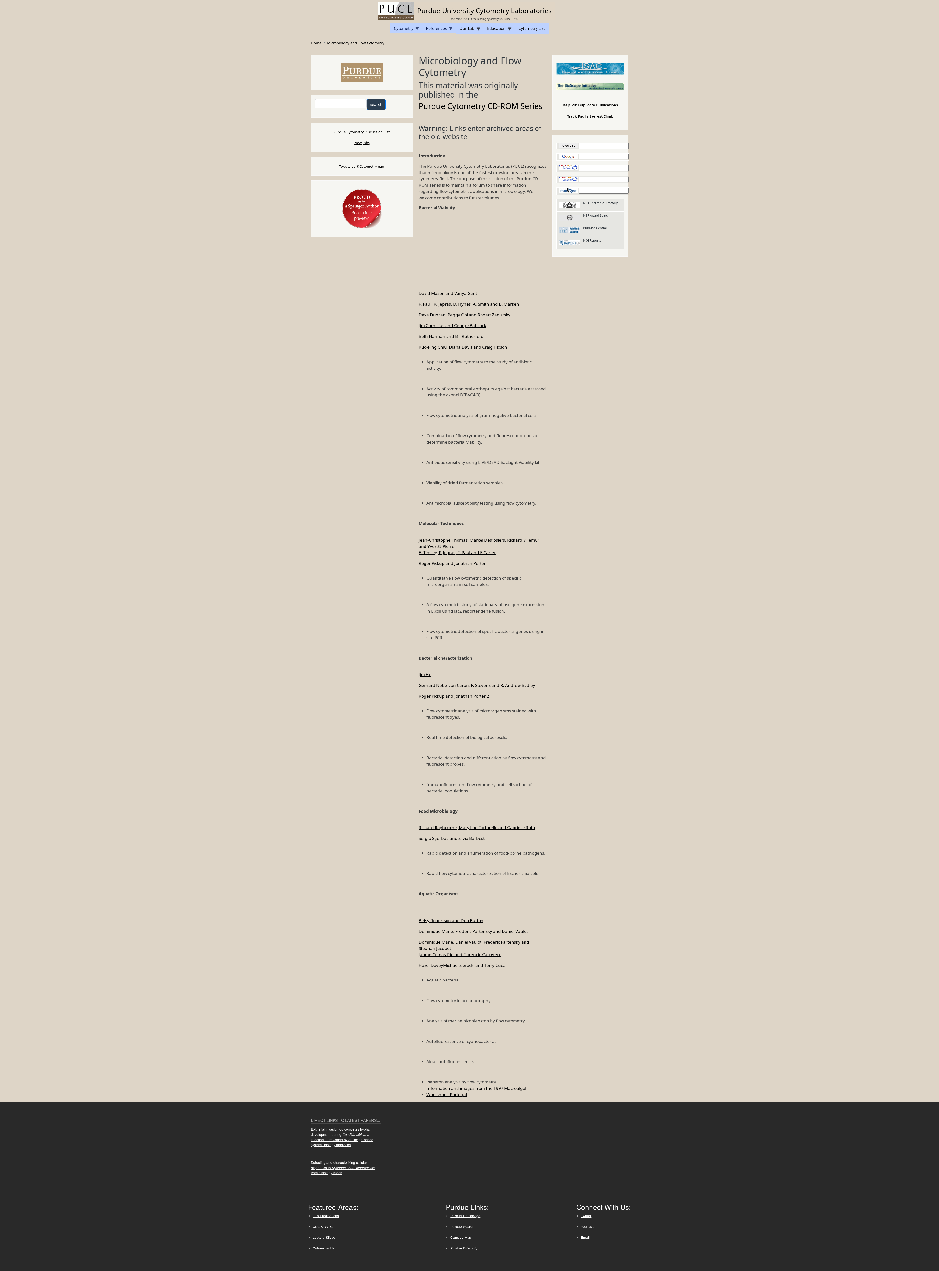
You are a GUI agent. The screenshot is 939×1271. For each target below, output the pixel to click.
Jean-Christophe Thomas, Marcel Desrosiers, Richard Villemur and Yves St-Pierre (479, 543)
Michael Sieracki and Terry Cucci (474, 965)
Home (316, 42)
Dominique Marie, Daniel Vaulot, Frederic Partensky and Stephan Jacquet (474, 945)
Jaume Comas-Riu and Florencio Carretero (460, 954)
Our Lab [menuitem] (465, 30)
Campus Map (460, 1237)
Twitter (586, 1215)
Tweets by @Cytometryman (361, 166)
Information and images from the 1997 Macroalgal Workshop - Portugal (476, 1091)
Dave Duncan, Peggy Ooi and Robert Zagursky (464, 315)
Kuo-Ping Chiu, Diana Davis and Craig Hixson (463, 347)
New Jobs (362, 142)
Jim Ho (425, 674)
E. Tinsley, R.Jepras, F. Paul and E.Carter (457, 552)
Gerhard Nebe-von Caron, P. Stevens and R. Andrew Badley (477, 685)
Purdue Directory (463, 1248)
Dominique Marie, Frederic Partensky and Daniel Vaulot (473, 931)
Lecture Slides (324, 1237)
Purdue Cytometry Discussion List (361, 131)
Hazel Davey (431, 965)
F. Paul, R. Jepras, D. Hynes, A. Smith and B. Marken (469, 304)
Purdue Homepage (465, 1215)
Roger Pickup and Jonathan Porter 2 (454, 696)
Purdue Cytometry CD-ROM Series (480, 106)
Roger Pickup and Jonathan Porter (452, 563)
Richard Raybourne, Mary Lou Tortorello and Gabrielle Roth (477, 827)
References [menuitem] (434, 29)
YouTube (588, 1226)
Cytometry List (324, 1248)
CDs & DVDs (323, 1226)
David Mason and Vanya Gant (448, 293)
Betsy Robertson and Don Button (451, 920)
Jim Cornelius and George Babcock (452, 325)
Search (376, 104)
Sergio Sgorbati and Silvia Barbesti (452, 838)
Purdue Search (462, 1226)
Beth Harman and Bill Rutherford (451, 336)
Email (585, 1237)
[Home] (396, 10)
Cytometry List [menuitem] (531, 28)
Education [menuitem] (494, 30)
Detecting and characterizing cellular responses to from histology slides (343, 1167)
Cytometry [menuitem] (401, 29)
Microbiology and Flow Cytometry (355, 42)
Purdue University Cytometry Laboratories (484, 10)
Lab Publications (326, 1215)
